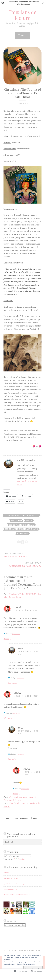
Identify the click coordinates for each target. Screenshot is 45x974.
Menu (23, 35)
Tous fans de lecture (22, 15)
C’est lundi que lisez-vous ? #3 (25, 564)
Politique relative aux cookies (26, 964)
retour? (6, 872)
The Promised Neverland (21, 525)
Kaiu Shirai (16, 521)
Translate (21, 859)
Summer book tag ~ (11, 889)
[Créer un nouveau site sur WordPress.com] (22, 3)
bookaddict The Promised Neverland (21, 515)
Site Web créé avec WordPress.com (22, 951)
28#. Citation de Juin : (15, 555)
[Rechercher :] (23, 842)
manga (29, 521)
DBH (20, 648)
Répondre (8, 638)
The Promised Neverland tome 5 (21, 529)
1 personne (16, 634)
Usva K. (18, 607)
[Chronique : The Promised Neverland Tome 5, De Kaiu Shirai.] (23, 66)
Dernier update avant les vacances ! (17, 895)
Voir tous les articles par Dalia (27, 483)
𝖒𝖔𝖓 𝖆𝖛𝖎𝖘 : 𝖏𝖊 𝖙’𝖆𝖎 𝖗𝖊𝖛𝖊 (11, 878)
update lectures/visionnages (15, 884)
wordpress (22, 533)
